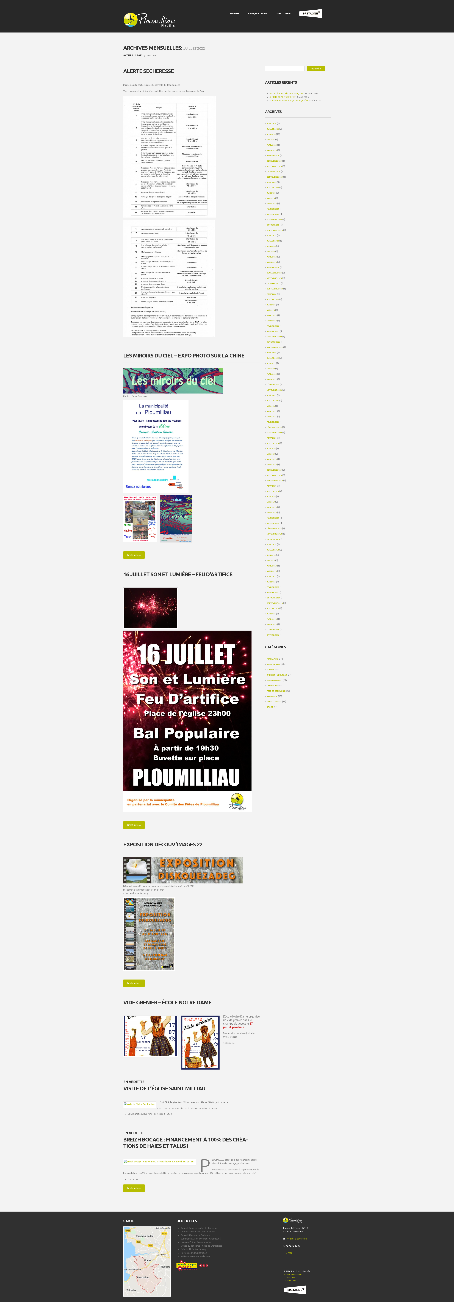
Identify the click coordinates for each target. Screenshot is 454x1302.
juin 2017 (271, 582)
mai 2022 (271, 369)
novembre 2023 (274, 278)
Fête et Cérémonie (276, 691)
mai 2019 (271, 502)
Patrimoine (272, 696)
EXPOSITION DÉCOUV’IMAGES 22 (163, 844)
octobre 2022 (273, 342)
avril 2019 (272, 507)
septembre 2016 (275, 603)
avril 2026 (272, 145)
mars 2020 (272, 465)
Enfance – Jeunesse (277, 675)
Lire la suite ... (134, 555)
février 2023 (273, 326)
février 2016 (273, 630)
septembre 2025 (275, 177)
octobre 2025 (273, 172)
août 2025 (271, 182)
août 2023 (271, 294)
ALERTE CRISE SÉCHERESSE (283, 97)
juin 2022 (271, 363)
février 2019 (273, 518)
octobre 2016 (273, 598)
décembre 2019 (274, 470)
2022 (140, 55)
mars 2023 (272, 321)
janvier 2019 (273, 523)
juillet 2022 (273, 358)
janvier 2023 (273, 331)
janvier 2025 (273, 214)
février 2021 (273, 422)
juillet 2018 (273, 550)
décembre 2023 (274, 273)
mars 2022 (272, 379)
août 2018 (271, 545)
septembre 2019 (275, 481)
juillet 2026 (273, 129)
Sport (270, 707)
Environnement (274, 680)
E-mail (289, 1253)
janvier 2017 (273, 592)
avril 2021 (272, 411)
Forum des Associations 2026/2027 (287, 93)
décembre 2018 (274, 529)
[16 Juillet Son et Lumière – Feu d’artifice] (150, 608)
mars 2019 (272, 513)
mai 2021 (271, 406)
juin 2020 (271, 449)
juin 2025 (271, 193)
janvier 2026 (273, 156)
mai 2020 (271, 454)
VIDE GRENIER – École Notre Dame (167, 1002)
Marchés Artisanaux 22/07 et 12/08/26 (289, 100)
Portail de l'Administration (194, 1253)
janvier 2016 (273, 635)
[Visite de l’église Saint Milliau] (139, 1104)
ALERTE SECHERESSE (148, 71)
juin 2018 (271, 555)
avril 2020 (272, 459)
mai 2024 (271, 252)
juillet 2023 (273, 299)
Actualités (272, 659)
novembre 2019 (274, 475)
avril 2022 (272, 374)
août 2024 (271, 236)
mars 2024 (272, 262)
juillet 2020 (273, 443)
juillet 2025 (273, 188)
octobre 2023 (273, 283)
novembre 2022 (274, 337)
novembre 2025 (274, 166)
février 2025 (273, 209)
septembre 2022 (275, 347)
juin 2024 (271, 246)
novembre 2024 (274, 220)
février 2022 (273, 385)
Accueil (128, 55)
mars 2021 (272, 417)
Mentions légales (293, 1274)
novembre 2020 (274, 433)
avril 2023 (272, 315)
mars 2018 (272, 571)
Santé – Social (274, 702)
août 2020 (271, 438)
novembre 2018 (274, 534)
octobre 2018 (273, 539)
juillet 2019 (273, 491)
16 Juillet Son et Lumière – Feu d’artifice (177, 574)
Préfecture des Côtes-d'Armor (196, 1256)
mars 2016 (272, 624)
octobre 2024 (273, 225)
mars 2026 (272, 150)
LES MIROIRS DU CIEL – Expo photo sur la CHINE (183, 355)
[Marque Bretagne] (295, 1290)
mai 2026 (271, 140)
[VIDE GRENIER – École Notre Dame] (150, 1036)
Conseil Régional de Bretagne (195, 1235)
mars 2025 (272, 204)
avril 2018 (272, 566)
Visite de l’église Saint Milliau (164, 1088)
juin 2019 (271, 497)
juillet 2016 (273, 608)
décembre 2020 (274, 427)
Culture (271, 670)
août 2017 (271, 576)
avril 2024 (272, 257)
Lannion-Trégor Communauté (196, 1242)
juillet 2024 (273, 241)
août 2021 (271, 395)
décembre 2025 (274, 161)
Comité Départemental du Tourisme (199, 1228)
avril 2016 (272, 619)
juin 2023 (271, 305)
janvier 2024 (273, 267)
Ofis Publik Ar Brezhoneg (193, 1249)
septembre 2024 (275, 230)
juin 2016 (271, 614)
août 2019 (271, 486)
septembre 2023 (275, 289)
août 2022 (271, 353)
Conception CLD (292, 1281)
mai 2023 (271, 310)
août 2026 (271, 124)
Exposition (272, 686)
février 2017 (273, 587)
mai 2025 (271, 198)
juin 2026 (271, 134)
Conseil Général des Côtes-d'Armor (198, 1231)
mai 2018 (271, 561)
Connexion (289, 1277)
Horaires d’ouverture (296, 1239)
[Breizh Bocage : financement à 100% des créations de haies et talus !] (159, 1161)
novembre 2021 (274, 390)
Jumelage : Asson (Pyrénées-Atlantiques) (201, 1239)
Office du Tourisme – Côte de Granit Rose (201, 1246)
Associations (273, 664)
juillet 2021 (273, 401)
